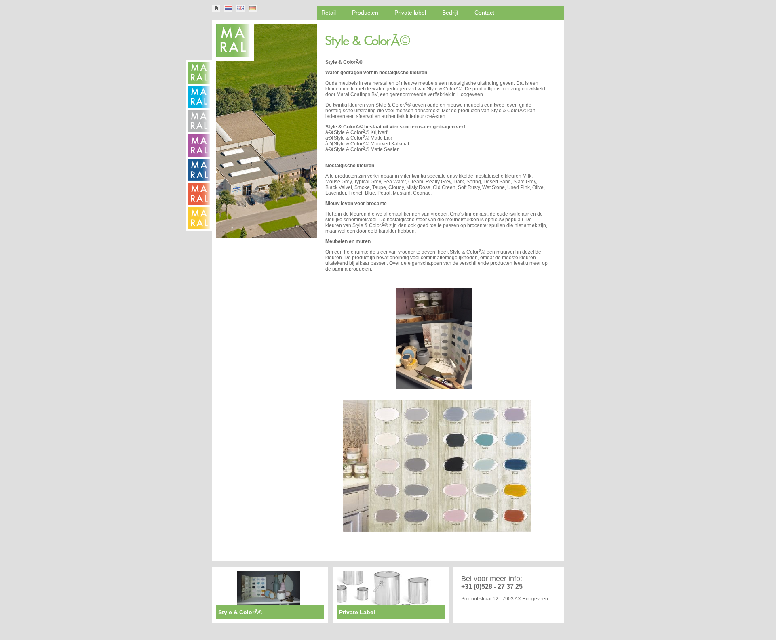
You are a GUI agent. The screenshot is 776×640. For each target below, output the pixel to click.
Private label (410, 12)
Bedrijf (450, 12)
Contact (484, 12)
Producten (365, 12)
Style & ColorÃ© (444, 89)
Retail (328, 12)
